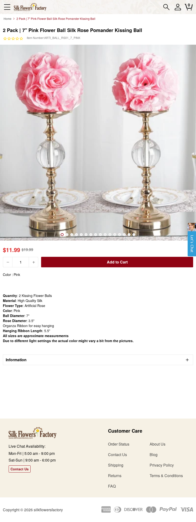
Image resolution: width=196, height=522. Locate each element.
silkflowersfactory (48, 509)
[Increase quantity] (33, 262)
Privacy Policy (162, 465)
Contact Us (20, 469)
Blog (154, 454)
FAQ (112, 486)
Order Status (118, 444)
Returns (114, 475)
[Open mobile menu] (7, 7)
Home (7, 18)
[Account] (178, 9)
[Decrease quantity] (7, 262)
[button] (192, 242)
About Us (157, 444)
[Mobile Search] (166, 7)
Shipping (115, 465)
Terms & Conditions (166, 475)
